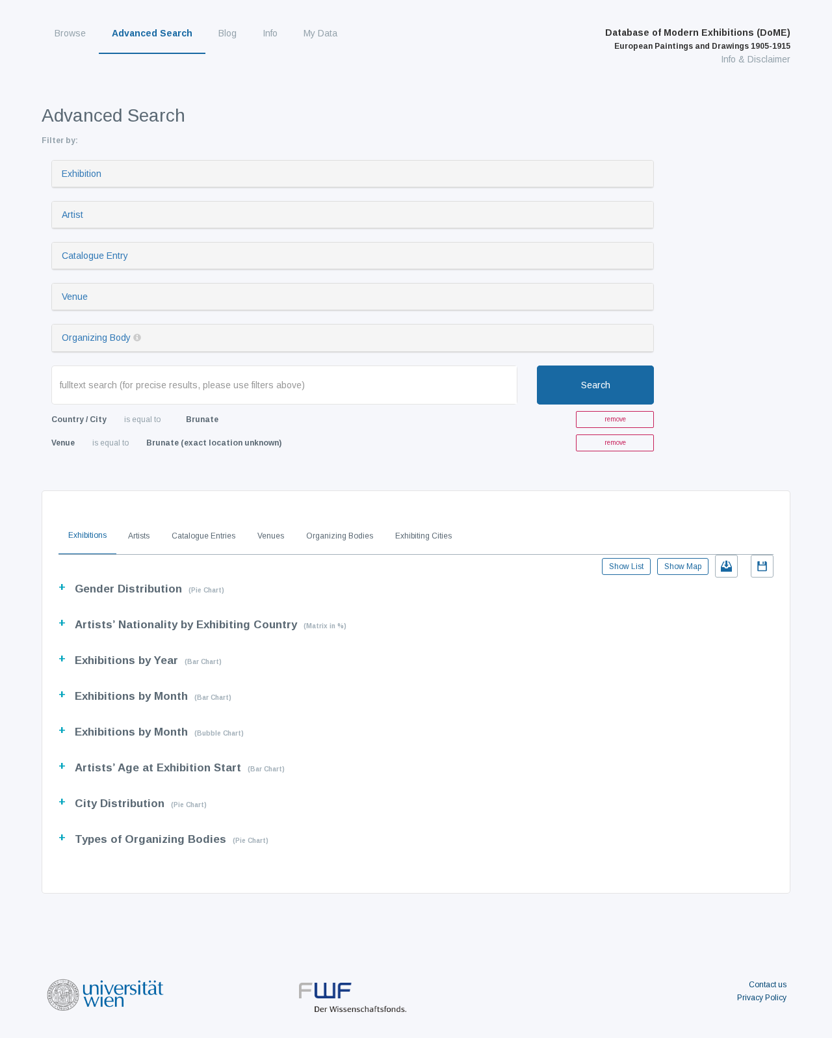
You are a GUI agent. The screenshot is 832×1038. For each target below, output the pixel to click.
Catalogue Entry (95, 255)
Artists (139, 535)
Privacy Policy (761, 997)
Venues (270, 535)
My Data (320, 33)
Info (270, 33)
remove (615, 419)
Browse (70, 33)
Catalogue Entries (203, 535)
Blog (227, 33)
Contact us (767, 984)
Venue (75, 296)
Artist (72, 214)
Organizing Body (96, 337)
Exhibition (81, 173)
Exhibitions (87, 535)
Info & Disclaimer (755, 59)
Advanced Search (152, 33)
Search (595, 385)
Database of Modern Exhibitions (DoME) (697, 39)
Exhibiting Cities (423, 535)
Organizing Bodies (339, 535)
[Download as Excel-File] (726, 566)
